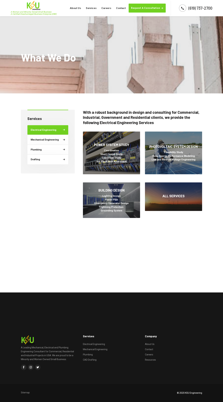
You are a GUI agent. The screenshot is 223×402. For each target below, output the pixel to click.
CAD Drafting (89, 359)
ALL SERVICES (173, 196)
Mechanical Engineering (95, 349)
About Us (75, 8)
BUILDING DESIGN (111, 190)
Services (91, 8)
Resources (150, 359)
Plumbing (88, 354)
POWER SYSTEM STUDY (111, 145)
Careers (106, 8)
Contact (121, 8)
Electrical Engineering (94, 344)
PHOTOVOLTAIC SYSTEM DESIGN (173, 146)
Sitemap (25, 392)
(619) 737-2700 (200, 8)
